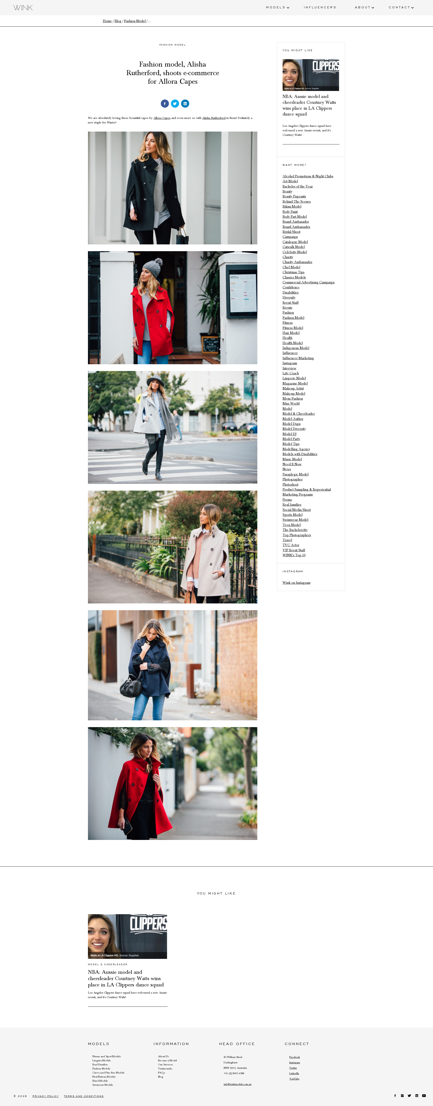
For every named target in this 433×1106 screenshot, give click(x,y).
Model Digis (292, 424)
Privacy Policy (45, 1096)
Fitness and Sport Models (106, 1056)
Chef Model (291, 267)
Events (287, 308)
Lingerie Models (101, 1060)
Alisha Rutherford (214, 118)
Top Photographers (297, 535)
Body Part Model (295, 217)
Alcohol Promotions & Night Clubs (308, 176)
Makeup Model (294, 394)
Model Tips (291, 444)
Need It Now (292, 464)
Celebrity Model (295, 252)
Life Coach (291, 373)
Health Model (293, 343)
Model (287, 409)
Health (287, 338)
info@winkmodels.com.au (237, 1084)
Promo (287, 500)
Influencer (290, 353)
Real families (292, 505)
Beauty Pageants (294, 196)
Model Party (291, 439)
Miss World (291, 403)
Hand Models (100, 1080)
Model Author (293, 419)
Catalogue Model (295, 242)
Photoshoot (290, 484)
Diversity (289, 297)
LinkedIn (294, 1073)
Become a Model (167, 1060)
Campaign (290, 237)
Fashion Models (101, 1068)
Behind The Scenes (297, 201)
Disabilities (291, 292)
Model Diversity (294, 429)
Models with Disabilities (300, 454)
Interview (289, 368)
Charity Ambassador (297, 262)
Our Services (165, 1064)
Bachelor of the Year (298, 186)
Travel (287, 540)
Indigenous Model (296, 348)
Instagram (290, 363)
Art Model (290, 181)
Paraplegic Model (296, 474)
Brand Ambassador (296, 227)
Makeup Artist (293, 388)
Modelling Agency (296, 449)
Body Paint (290, 212)
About (363, 7)
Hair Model (291, 333)
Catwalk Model (294, 247)
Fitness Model (293, 328)
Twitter (293, 1067)
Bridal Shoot (291, 232)
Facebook (294, 1057)
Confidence (291, 287)
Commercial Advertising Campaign (308, 282)
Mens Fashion (293, 398)
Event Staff (291, 303)
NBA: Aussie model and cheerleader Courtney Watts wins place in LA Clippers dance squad (126, 978)
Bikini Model (292, 206)
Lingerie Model (294, 378)
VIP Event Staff (294, 550)
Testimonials (165, 1068)
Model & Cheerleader (299, 414)
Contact (399, 7)
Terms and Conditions (84, 1096)
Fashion (288, 313)
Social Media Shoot (297, 510)
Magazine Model (295, 383)
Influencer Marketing (298, 358)
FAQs (161, 1072)
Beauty (287, 191)
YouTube (294, 1078)
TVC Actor (291, 545)
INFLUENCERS (320, 7)
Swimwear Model (295, 520)
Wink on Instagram (296, 583)
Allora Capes (162, 118)
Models (276, 7)
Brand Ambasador (296, 222)
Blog (160, 1076)
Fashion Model (172, 44)
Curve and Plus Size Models (108, 1072)
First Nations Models (103, 1076)
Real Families (100, 1064)
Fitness (288, 323)
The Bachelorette (295, 530)
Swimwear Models (102, 1084)
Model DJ (290, 434)
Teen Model (292, 525)
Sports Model (292, 515)
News (287, 469)
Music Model (292, 459)
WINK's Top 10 (294, 555)
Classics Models (294, 277)
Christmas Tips (293, 272)
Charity (288, 257)
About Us (163, 1056)
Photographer (293, 479)
